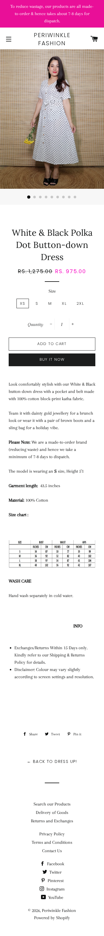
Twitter (55, 872)
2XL (80, 303)
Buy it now (52, 359)
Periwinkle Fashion (52, 39)
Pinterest (55, 880)
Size (52, 291)
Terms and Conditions (52, 842)
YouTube (55, 897)
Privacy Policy (52, 834)
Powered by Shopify (52, 917)
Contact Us (52, 850)
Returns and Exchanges (52, 820)
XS (22, 303)
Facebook (55, 863)
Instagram (55, 889)
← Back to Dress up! (52, 761)
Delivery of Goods (52, 812)
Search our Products (52, 804)
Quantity (35, 324)
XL (64, 303)
